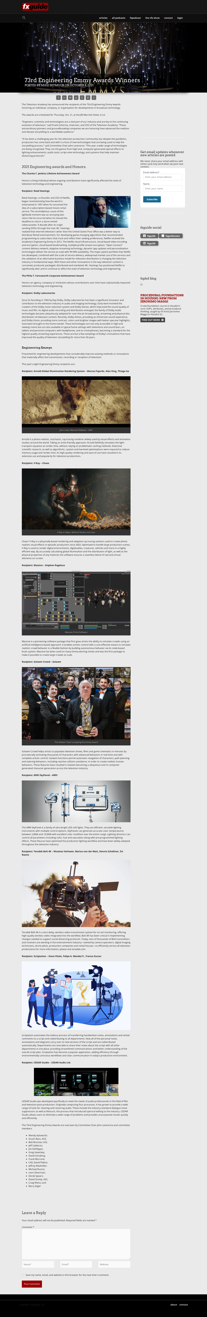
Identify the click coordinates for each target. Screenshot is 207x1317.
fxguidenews (173, 235)
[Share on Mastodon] (88, 97)
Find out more (151, 319)
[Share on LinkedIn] (64, 97)
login (180, 17)
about (173, 1304)
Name (146, 183)
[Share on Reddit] (76, 97)
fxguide (151, 235)
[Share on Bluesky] (70, 97)
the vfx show (152, 17)
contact (168, 17)
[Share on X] (94, 97)
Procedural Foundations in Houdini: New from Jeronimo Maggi (161, 298)
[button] (24, 18)
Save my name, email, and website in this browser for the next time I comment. (67, 1274)
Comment (28, 1227)
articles (103, 17)
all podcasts (118, 17)
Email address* (151, 172)
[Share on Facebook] (58, 97)
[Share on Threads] (82, 97)
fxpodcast (135, 17)
